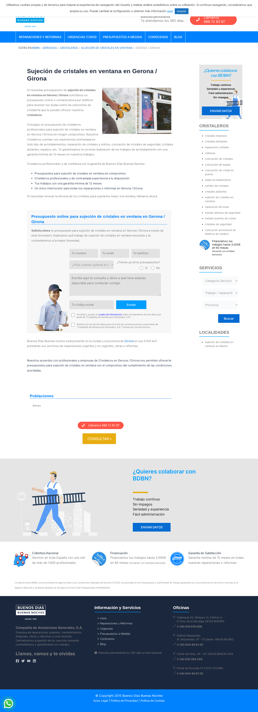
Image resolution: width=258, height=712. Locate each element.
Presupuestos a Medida (122, 37)
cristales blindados (216, 141)
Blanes (37, 405)
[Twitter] (23, 661)
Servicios (50, 47)
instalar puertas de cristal (220, 218)
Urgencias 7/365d (82, 37)
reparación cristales (217, 147)
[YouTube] (28, 661)
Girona (129, 341)
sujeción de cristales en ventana (107, 47)
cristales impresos (216, 135)
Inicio (103, 618)
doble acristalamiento (218, 179)
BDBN (36, 47)
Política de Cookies (153, 700)
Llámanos (214, 19)
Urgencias (106, 628)
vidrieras (210, 153)
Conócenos (158, 37)
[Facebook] (17, 661)
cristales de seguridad (218, 224)
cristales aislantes (216, 191)
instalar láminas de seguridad (222, 212)
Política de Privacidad (124, 700)
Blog (178, 37)
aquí (170, 11)
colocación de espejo (218, 164)
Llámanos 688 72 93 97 (102, 425)
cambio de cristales (217, 185)
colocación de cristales (219, 158)
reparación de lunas (217, 206)
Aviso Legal (100, 700)
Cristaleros (69, 47)
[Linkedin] (34, 661)
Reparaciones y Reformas (40, 37)
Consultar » (99, 439)
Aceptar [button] (181, 11)
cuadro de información (110, 314)
